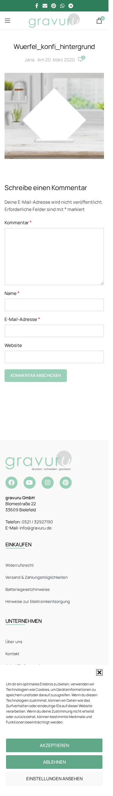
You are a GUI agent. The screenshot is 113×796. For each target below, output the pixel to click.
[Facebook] (11, 483)
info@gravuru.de (36, 528)
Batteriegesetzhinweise (27, 589)
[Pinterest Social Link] (53, 5)
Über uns (13, 641)
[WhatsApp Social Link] (62, 5)
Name (12, 293)
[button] (99, 672)
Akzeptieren (54, 745)
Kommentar (18, 222)
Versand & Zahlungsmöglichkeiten (36, 577)
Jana (29, 60)
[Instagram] (48, 483)
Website (13, 345)
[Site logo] (54, 20)
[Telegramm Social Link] (70, 5)
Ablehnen (54, 762)
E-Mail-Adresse (22, 319)
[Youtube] (30, 483)
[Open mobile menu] (8, 21)
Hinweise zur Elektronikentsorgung (37, 601)
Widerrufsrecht (19, 565)
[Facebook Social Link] (36, 5)
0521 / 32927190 (37, 522)
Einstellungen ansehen (54, 778)
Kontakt (12, 653)
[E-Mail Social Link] (44, 5)
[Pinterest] (66, 483)
